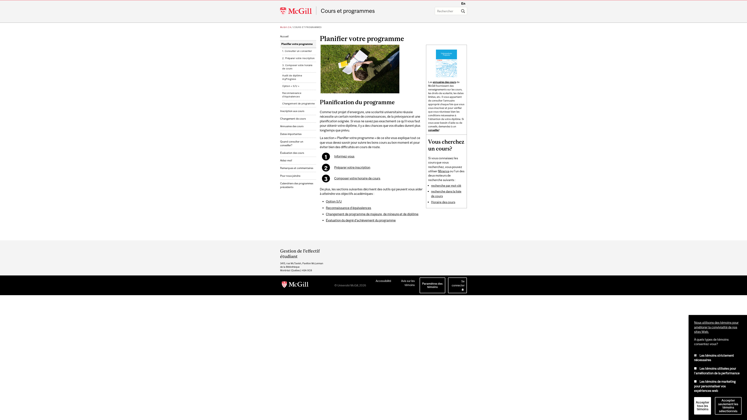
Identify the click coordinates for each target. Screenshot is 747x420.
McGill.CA (285, 27)
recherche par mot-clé (446, 185)
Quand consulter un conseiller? (291, 143)
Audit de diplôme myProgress (292, 77)
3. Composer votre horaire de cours (297, 67)
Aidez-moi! (286, 160)
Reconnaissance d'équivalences (291, 95)
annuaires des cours (444, 82)
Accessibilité (383, 281)
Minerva (443, 171)
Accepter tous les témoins (702, 406)
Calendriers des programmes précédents (296, 185)
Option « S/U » (290, 86)
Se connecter (458, 283)
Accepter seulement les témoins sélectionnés (728, 406)
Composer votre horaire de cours (357, 178)
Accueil (284, 36)
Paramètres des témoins (432, 285)
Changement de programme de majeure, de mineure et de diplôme (372, 214)
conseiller (433, 130)
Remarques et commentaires (296, 168)
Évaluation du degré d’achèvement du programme (361, 220)
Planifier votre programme (297, 44)
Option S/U (334, 201)
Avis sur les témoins (408, 283)
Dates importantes (291, 134)
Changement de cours (293, 118)
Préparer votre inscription (352, 167)
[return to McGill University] (295, 285)
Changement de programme (298, 103)
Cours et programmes (348, 11)
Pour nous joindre (290, 175)
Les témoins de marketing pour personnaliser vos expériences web (715, 386)
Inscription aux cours (292, 111)
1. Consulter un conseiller (297, 51)
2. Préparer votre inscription (298, 58)
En (463, 3)
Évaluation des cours (292, 152)
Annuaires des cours (291, 126)
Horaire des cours (443, 202)
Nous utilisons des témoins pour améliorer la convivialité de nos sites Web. (716, 327)
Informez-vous (344, 156)
